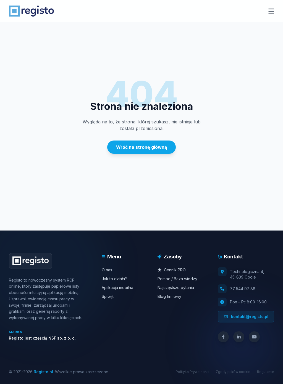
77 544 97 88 (242, 288)
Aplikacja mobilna (117, 287)
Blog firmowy (169, 296)
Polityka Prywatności (192, 372)
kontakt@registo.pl (249, 316)
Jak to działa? (114, 278)
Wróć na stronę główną (141, 147)
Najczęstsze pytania (176, 287)
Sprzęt (108, 296)
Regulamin (265, 372)
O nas (107, 270)
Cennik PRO (172, 270)
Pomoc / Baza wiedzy (177, 278)
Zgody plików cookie (233, 372)
